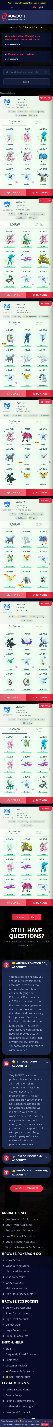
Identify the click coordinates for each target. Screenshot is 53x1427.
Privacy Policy (13, 1395)
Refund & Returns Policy (19, 1400)
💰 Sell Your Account (17, 1376)
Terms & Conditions (17, 1389)
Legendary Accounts (17, 1265)
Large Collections (15, 1330)
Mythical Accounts (16, 1288)
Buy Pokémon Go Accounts (21, 1219)
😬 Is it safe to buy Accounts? (25, 1063)
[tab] (14, 122)
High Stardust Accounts (19, 1294)
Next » (35, 917)
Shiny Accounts (14, 1260)
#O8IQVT (6, 312)
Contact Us (11, 1360)
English (40, 7)
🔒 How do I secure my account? (27, 1158)
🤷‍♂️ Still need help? (26, 1188)
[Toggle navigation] (49, 17)
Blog (8, 1348)
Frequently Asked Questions (22, 1354)
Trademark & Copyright (19, 1406)
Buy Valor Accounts (18, 1224)
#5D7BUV (7, 715)
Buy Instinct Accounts (20, 1236)
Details (15, 192)
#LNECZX (6, 210)
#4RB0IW (6, 612)
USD (12, 7)
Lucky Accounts (14, 1282)
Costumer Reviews (16, 1365)
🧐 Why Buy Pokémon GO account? (29, 965)
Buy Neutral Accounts (20, 1241)
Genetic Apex (13, 1324)
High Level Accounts (17, 1271)
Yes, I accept (44, 1424)
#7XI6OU (6, 411)
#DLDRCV (6, 817)
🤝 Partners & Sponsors (19, 1371)
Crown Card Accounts (18, 1307)
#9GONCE (7, 510)
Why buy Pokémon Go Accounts (24, 1247)
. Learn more (34, 1424)
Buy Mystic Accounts (19, 1230)
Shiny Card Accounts (17, 1313)
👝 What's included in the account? (30, 1172)
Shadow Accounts (16, 1277)
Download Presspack (17, 1412)
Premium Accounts (16, 1336)
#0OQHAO (7, 107)
